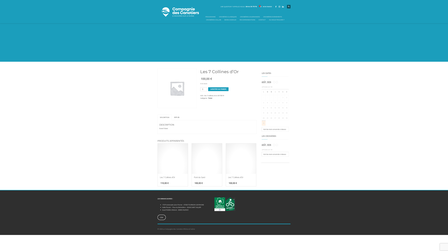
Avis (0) (176, 117)
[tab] (165, 117)
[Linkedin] (283, 6)
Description (164, 117)
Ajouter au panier (218, 89)
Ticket (210, 98)
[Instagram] (279, 6)
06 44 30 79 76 (251, 6)
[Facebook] (276, 6)
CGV (161, 217)
